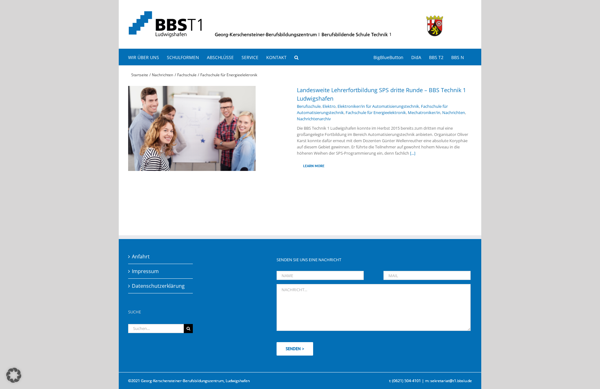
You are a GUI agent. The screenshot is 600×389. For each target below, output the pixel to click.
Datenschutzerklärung (158, 285)
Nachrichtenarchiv (314, 119)
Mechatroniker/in (424, 112)
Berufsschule (309, 106)
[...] (412, 153)
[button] (296, 57)
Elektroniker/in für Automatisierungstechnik (378, 106)
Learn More (313, 165)
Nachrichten (453, 112)
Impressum (145, 271)
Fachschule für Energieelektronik (376, 112)
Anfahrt (141, 256)
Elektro (329, 106)
